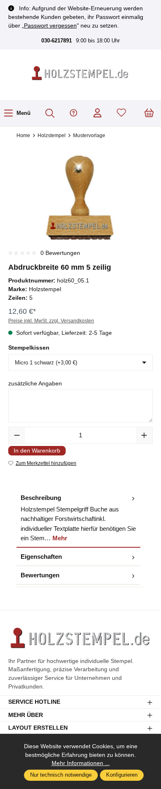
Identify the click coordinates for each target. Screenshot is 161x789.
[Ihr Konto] (97, 113)
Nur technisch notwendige (61, 775)
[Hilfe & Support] (73, 113)
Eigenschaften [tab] (41, 556)
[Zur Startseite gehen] (80, 74)
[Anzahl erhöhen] (144, 435)
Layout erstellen (38, 728)
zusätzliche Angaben (35, 383)
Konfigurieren (121, 775)
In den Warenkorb (37, 450)
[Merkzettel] (121, 113)
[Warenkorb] (149, 113)
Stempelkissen (29, 347)
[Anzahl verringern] (17, 435)
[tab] (78, 518)
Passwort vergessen (50, 25)
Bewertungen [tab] (40, 575)
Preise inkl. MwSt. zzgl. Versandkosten (51, 321)
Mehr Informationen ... (81, 763)
